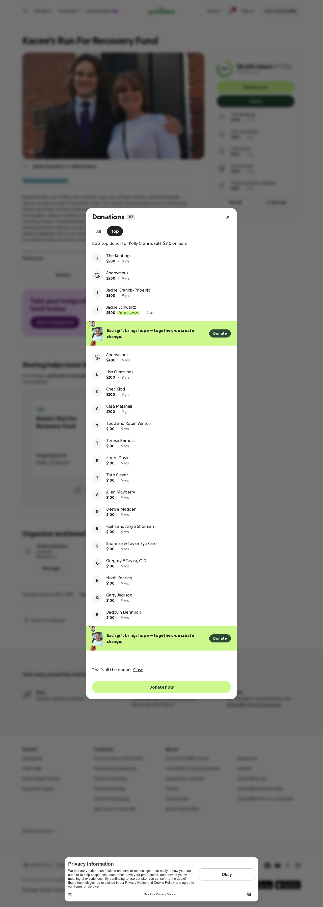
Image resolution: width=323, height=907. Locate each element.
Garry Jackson (119, 595)
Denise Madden (121, 509)
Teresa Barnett (120, 440)
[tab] (98, 231)
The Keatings (118, 255)
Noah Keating (119, 578)
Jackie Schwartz (121, 307)
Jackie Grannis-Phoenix (128, 290)
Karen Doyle (118, 457)
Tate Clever (117, 475)
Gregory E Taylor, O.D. (126, 560)
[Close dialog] (228, 217)
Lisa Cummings (119, 372)
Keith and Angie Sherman (130, 526)
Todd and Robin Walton (128, 423)
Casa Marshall (119, 406)
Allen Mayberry (120, 492)
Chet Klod (115, 389)
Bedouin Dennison (123, 612)
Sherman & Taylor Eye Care (131, 543)
